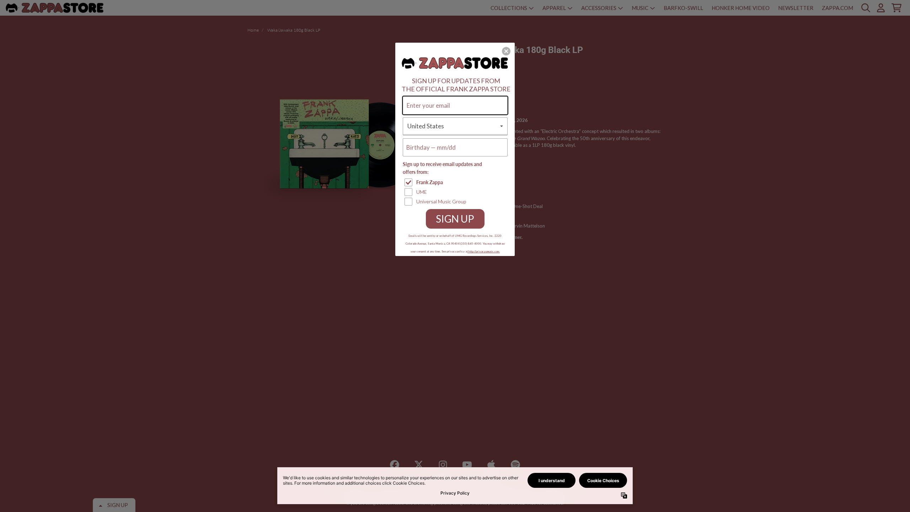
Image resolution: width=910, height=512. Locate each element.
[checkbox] (456, 182)
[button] (506, 51)
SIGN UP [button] (455, 219)
